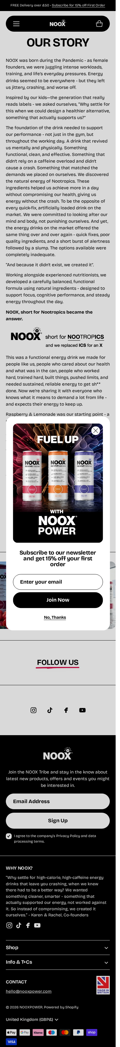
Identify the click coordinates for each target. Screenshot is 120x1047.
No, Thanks (55, 617)
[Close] (95, 430)
